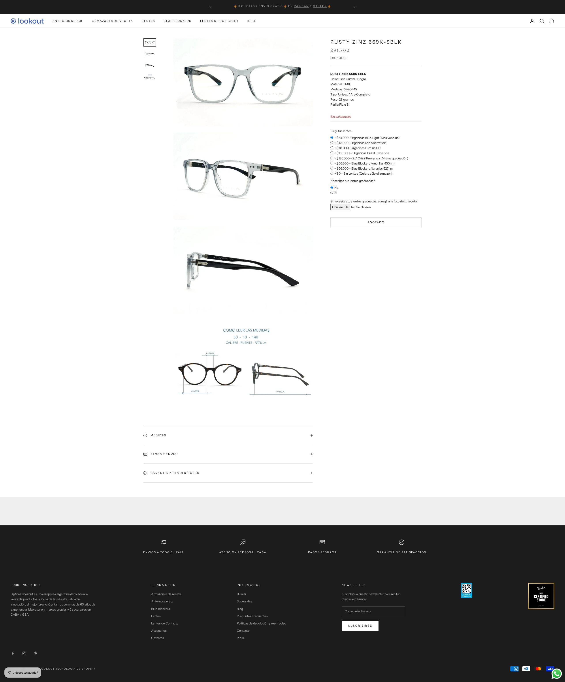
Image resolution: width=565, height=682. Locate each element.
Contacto (243, 631)
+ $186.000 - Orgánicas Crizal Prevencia (361, 153)
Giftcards (157, 638)
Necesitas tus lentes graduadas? (352, 181)
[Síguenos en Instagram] (24, 653)
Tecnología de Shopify (76, 668)
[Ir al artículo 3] (149, 66)
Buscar (241, 594)
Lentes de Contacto (219, 20)
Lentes (148, 20)
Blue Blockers (177, 20)
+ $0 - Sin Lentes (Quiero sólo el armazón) (363, 174)
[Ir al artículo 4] (149, 77)
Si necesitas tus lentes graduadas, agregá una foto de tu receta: (374, 201)
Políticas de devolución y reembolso (261, 623)
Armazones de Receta (112, 20)
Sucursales (244, 601)
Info (251, 20)
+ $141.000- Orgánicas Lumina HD (357, 148)
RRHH (241, 638)
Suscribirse (360, 625)
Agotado (375, 222)
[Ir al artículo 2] (149, 54)
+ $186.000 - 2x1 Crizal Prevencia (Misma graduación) (371, 158)
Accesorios (159, 631)
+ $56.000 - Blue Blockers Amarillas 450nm (364, 163)
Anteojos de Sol (68, 20)
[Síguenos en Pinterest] (36, 653)
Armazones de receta (166, 594)
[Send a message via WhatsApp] (557, 674)
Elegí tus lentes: (341, 131)
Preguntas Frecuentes (252, 616)
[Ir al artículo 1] (149, 42)
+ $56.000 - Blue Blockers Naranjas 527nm (363, 168)
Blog (240, 609)
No (336, 188)
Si (335, 193)
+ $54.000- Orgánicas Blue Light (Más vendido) (367, 138)
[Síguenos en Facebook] (13, 653)
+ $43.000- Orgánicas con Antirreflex (360, 143)
